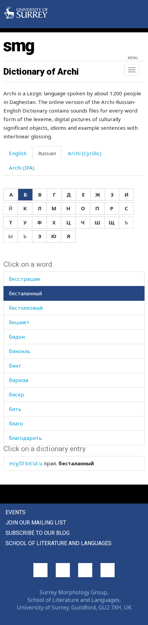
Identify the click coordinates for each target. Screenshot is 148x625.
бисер (16, 394)
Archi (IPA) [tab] (21, 167)
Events (15, 512)
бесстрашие (24, 278)
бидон (17, 336)
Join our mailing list (36, 522)
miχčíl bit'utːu (25, 463)
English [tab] (18, 153)
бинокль (19, 351)
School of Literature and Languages (59, 543)
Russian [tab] (47, 153)
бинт (15, 365)
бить (15, 408)
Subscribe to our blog (38, 533)
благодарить (25, 437)
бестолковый (26, 307)
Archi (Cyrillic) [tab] (85, 153)
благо (16, 423)
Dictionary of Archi (41, 71)
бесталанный (25, 293)
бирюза (18, 380)
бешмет (19, 322)
